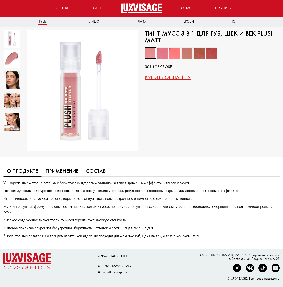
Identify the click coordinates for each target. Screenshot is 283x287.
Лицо (94, 21)
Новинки (61, 8)
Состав (96, 171)
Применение (62, 171)
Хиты (97, 8)
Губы (43, 21)
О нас (186, 8)
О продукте (22, 171)
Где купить (221, 8)
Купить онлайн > (168, 77)
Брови (189, 21)
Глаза (141, 21)
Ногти (235, 21)
